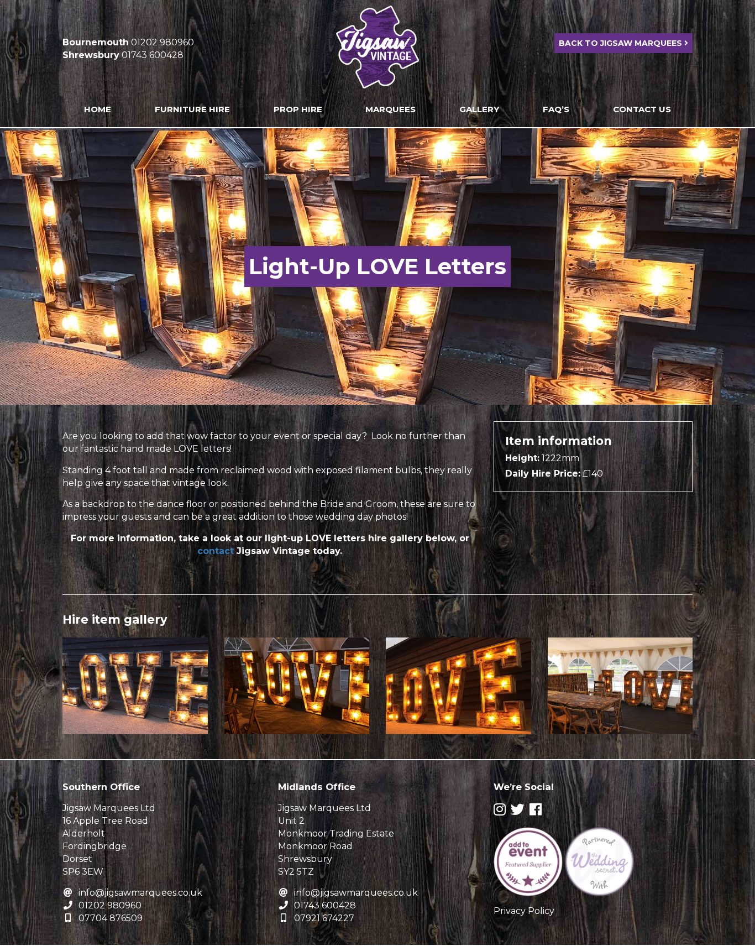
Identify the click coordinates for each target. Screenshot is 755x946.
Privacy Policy (524, 911)
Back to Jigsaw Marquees (621, 43)
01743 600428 (325, 905)
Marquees (390, 109)
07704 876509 (110, 918)
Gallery (479, 109)
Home (97, 109)
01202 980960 (109, 905)
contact (215, 551)
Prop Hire (298, 109)
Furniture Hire (192, 109)
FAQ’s (556, 109)
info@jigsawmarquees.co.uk (140, 892)
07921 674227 (324, 918)
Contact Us (642, 109)
